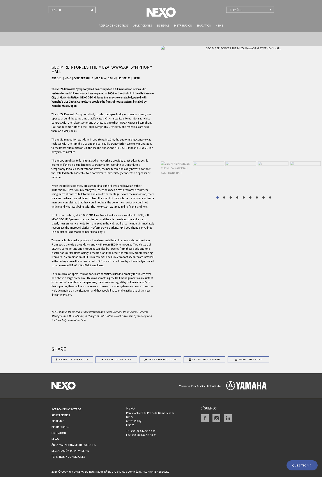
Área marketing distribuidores (73, 445)
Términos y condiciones (68, 457)
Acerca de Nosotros (114, 25)
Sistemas (163, 25)
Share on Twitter (117, 359)
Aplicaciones (142, 25)
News (219, 25)
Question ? (302, 465)
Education (204, 25)
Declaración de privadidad (70, 451)
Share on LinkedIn (205, 359)
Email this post (250, 359)
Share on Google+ (162, 359)
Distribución (183, 25)
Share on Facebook (73, 359)
